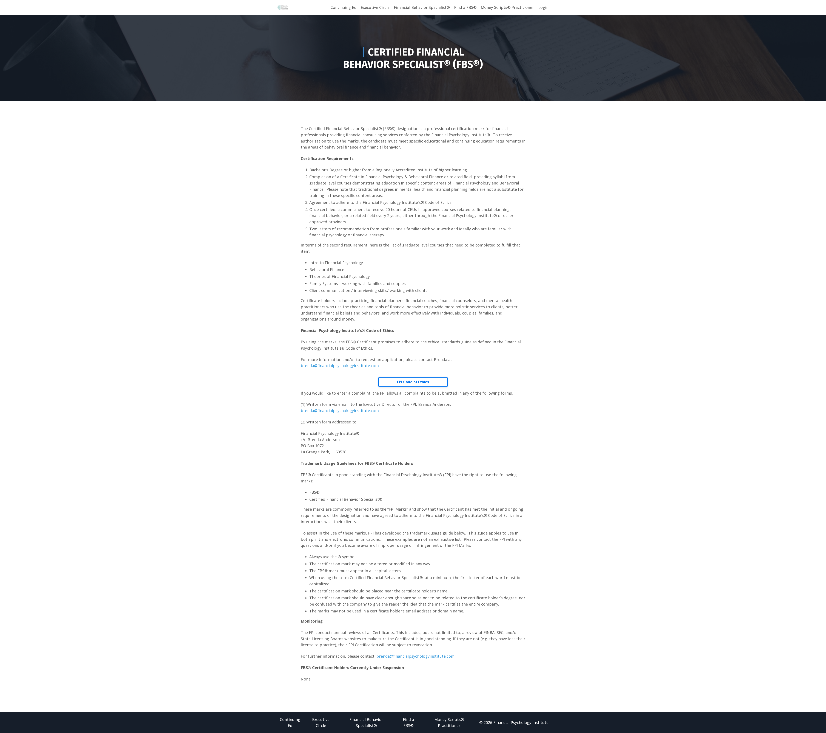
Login (543, 7)
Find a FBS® (465, 7)
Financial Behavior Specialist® (422, 7)
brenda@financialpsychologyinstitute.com (340, 365)
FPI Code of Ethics (413, 382)
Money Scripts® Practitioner (507, 7)
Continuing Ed (343, 7)
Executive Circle (375, 7)
